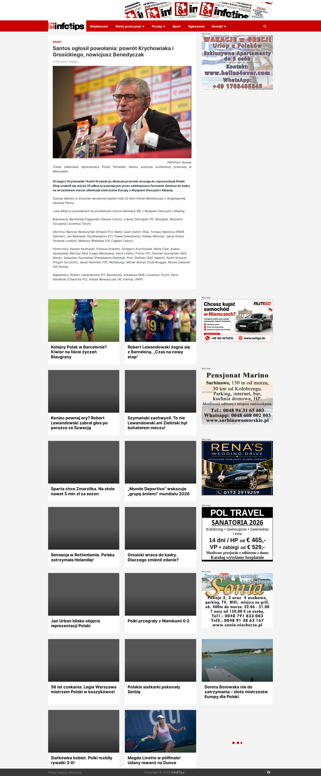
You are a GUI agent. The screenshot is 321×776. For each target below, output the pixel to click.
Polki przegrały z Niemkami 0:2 (158, 620)
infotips (73, 61)
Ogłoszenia (196, 26)
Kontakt (217, 26)
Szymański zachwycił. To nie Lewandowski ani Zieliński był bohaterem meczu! (157, 422)
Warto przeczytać (128, 26)
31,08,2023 (60, 61)
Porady (157, 26)
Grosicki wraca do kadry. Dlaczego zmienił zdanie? (153, 557)
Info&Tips (177, 772)
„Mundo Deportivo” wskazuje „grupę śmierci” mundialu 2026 (159, 491)
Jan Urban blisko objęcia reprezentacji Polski (75, 623)
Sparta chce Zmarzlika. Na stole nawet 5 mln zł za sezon (83, 491)
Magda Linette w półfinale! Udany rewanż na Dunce (154, 760)
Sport (177, 26)
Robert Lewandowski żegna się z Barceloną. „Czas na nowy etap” (159, 352)
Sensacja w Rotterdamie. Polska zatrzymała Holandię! (83, 557)
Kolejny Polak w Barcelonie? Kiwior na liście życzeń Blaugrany (79, 352)
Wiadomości (99, 26)
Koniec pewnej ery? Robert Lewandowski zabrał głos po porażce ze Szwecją (79, 422)
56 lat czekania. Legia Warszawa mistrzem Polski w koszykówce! (83, 689)
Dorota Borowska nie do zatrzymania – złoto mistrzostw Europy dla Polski (236, 692)
